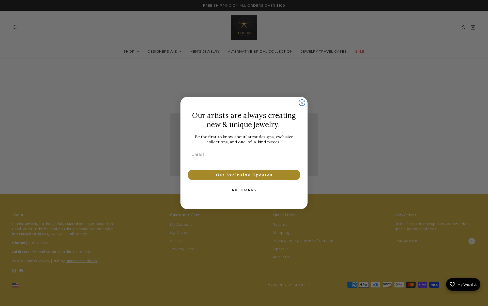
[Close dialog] (302, 103)
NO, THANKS (244, 190)
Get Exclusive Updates (244, 174)
